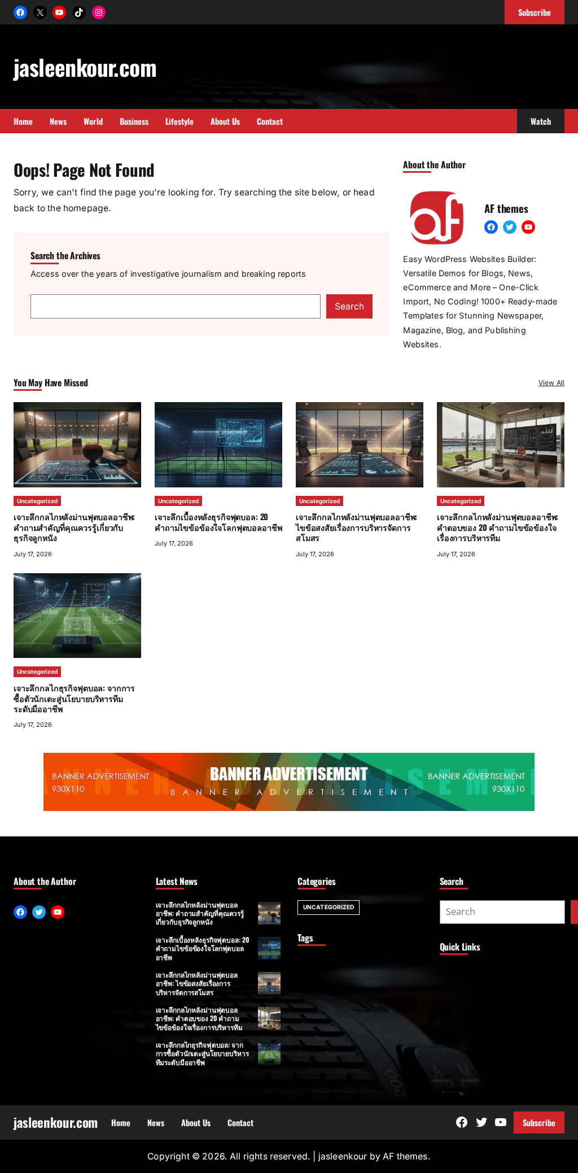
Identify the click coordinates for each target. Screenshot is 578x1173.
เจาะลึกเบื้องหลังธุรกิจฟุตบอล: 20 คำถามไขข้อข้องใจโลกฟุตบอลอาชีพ (218, 522)
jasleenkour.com (85, 66)
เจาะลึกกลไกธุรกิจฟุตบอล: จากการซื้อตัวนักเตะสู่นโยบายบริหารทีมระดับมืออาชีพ (74, 698)
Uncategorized (37, 501)
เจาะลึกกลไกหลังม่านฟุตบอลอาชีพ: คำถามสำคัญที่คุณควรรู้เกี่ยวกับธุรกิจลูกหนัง (74, 527)
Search (349, 306)
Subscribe (539, 1122)
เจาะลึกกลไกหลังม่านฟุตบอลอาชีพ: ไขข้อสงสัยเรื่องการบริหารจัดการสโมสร (356, 527)
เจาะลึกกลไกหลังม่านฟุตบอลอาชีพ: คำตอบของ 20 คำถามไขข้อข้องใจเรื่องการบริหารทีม (497, 527)
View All (551, 382)
